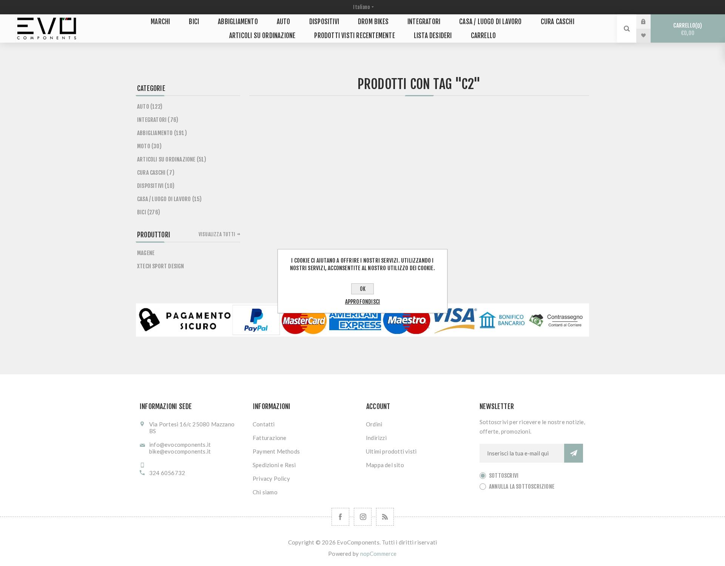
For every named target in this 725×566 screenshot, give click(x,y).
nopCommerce (378, 553)
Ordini (374, 424)
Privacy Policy (271, 478)
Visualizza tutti (217, 234)
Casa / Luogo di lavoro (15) (169, 199)
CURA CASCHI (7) (155, 172)
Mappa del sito (385, 464)
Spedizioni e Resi (274, 464)
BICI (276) (148, 212)
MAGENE (145, 253)
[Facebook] (340, 517)
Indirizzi (376, 437)
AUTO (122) (149, 106)
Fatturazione (269, 437)
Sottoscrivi (503, 475)
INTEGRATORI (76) (157, 119)
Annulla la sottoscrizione (521, 486)
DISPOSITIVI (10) (155, 185)
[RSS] (385, 517)
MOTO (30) (149, 146)
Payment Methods (276, 451)
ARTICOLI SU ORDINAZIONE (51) (172, 159)
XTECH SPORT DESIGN (160, 266)
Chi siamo (265, 492)
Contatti (264, 424)
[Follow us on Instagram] (363, 517)
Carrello (686, 29)
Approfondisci (362, 301)
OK (363, 289)
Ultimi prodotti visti (391, 451)
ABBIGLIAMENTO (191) (162, 133)
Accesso (649, 21)
